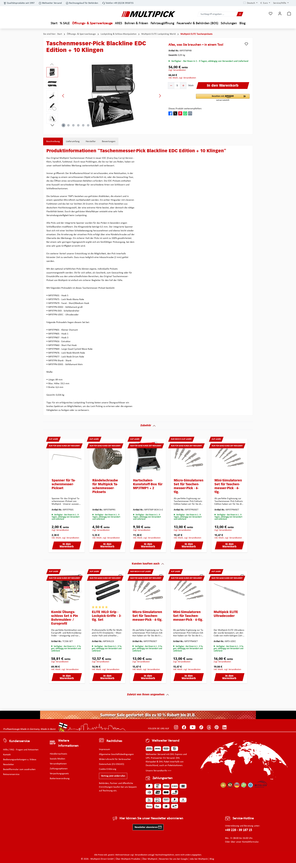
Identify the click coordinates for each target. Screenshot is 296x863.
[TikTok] (201, 727)
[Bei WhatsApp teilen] (185, 113)
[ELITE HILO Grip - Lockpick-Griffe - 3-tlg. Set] (107, 589)
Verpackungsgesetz (59, 773)
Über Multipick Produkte (128, 859)
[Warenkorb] (289, 13)
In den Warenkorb (67, 545)
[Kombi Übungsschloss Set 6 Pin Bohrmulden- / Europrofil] (66, 589)
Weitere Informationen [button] (68, 743)
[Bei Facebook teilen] (170, 113)
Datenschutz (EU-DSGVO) (111, 764)
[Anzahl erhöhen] (183, 85)
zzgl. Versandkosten (177, 70)
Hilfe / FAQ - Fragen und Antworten (20, 749)
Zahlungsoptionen (59, 768)
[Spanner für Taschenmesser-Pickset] (67, 457)
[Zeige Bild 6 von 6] (88, 125)
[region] (104, 96)
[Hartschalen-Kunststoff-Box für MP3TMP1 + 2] (148, 457)
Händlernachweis (58, 754)
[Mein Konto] (280, 13)
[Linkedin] (224, 727)
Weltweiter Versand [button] (165, 740)
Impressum (104, 749)
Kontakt (7, 754)
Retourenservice (11, 774)
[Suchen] (239, 14)
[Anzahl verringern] (171, 85)
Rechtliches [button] (114, 741)
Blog (212, 859)
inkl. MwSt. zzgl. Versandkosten (182, 78)
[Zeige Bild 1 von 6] (63, 125)
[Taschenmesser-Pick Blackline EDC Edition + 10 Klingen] (112, 96)
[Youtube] (192, 727)
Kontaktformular (250, 842)
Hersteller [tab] (91, 141)
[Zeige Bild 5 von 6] (83, 125)
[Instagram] (176, 727)
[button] (223, 97)
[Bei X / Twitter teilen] (175, 113)
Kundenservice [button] (19, 741)
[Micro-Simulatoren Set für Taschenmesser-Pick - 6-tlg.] (189, 457)
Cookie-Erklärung (107, 769)
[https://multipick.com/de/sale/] (148, 715)
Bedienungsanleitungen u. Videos (19, 759)
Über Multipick (149, 859)
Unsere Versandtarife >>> (158, 770)
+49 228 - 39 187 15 (238, 830)
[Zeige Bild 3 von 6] (73, 125)
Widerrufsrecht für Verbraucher (115, 759)
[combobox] (217, 14)
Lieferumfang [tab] (73, 141)
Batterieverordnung (60, 778)
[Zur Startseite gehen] (148, 14)
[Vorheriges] (63, 96)
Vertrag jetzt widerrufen (113, 776)
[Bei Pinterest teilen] (180, 113)
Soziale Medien (57, 759)
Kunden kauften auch (146, 564)
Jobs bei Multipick (199, 859)
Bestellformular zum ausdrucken (19, 769)
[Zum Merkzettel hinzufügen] (246, 44)
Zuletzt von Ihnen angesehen (145, 694)
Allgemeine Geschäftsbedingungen (116, 754)
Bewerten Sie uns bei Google (173, 859)
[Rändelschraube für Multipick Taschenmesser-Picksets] (107, 457)
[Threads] (209, 727)
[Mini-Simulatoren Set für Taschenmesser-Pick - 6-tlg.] (229, 457)
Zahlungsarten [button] (163, 778)
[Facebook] (184, 727)
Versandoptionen (58, 764)
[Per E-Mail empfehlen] (190, 113)
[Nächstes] (160, 96)
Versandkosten (141, 855)
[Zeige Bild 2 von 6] (68, 125)
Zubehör (145, 425)
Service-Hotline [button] (243, 818)
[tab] (53, 141)
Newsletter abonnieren (146, 827)
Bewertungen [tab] (108, 141)
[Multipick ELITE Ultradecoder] (229, 589)
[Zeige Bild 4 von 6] (78, 125)
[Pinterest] (217, 727)
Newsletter (8, 764)
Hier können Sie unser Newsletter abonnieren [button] (151, 818)
